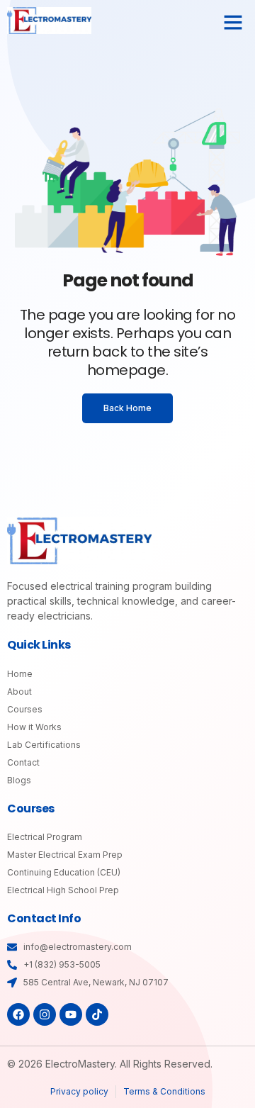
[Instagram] (44, 1014)
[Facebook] (18, 1014)
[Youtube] (71, 1014)
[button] (233, 22)
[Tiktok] (97, 1014)
